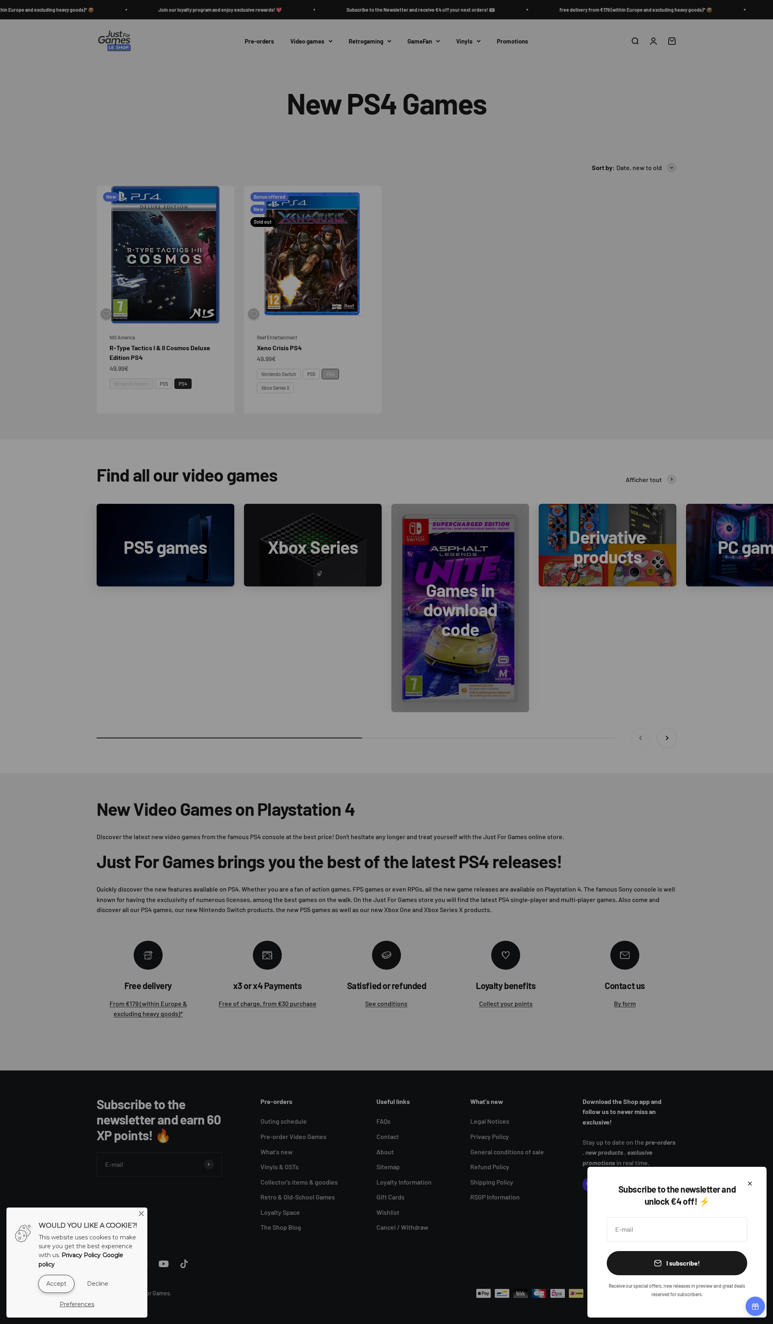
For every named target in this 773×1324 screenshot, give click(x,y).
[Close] (750, 1183)
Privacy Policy (81, 1255)
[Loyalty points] (755, 1306)
